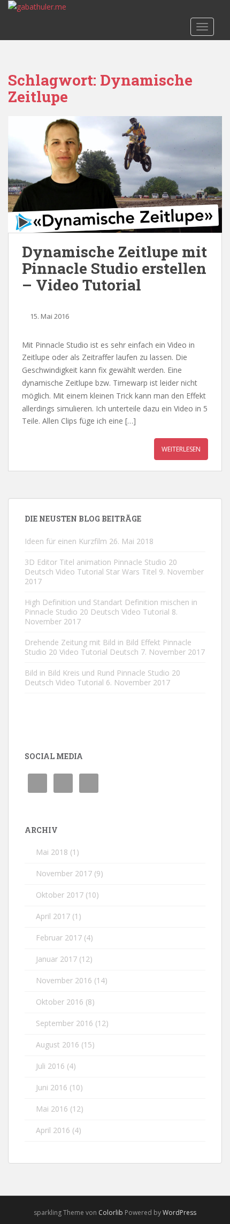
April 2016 (53, 1130)
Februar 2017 (59, 937)
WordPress (179, 1212)
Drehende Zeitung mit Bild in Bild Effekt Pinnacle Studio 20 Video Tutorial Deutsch (108, 647)
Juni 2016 (51, 1087)
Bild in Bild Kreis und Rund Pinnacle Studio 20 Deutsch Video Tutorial (102, 677)
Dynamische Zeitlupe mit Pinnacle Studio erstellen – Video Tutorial (114, 268)
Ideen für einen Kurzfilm (66, 541)
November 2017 (64, 873)
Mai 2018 (52, 852)
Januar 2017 (56, 959)
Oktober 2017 (59, 895)
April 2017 (53, 916)
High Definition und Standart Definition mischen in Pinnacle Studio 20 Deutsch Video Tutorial (111, 607)
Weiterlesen (181, 449)
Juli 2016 (50, 1066)
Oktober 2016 (59, 1002)
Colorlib (110, 1212)
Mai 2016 (52, 1109)
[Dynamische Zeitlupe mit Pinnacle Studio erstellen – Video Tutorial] (115, 174)
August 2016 (57, 1044)
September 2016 (64, 1023)
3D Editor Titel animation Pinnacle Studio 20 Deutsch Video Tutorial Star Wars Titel (101, 567)
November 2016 (64, 980)
